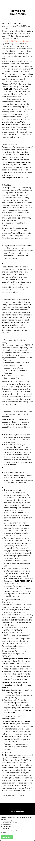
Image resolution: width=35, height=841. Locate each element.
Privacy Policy (7, 824)
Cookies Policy (7, 826)
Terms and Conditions (10, 822)
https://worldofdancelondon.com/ (16, 41)
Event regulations (17, 811)
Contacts (6, 828)
